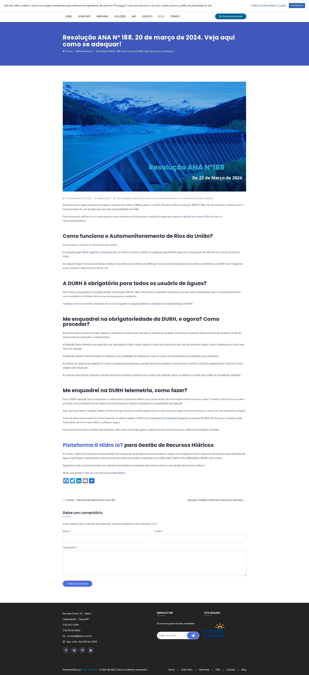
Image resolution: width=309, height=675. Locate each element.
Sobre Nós (84, 16)
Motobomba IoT (104, 198)
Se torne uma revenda (230, 16)
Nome (67, 531)
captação (125, 198)
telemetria (208, 198)
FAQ (134, 16)
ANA (118, 198)
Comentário (70, 547)
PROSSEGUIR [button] (297, 5)
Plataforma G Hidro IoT (93, 445)
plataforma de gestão (166, 418)
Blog (161, 16)
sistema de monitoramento (157, 198)
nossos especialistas (114, 472)
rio (143, 198)
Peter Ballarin (89, 669)
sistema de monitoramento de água (187, 198)
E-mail (158, 531)
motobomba (136, 198)
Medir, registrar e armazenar (97, 252)
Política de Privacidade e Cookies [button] (269, 5)
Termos (174, 16)
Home (69, 16)
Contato (147, 16)
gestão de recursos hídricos (199, 216)
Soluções (120, 16)
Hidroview (102, 16)
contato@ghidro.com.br (79, 636)
